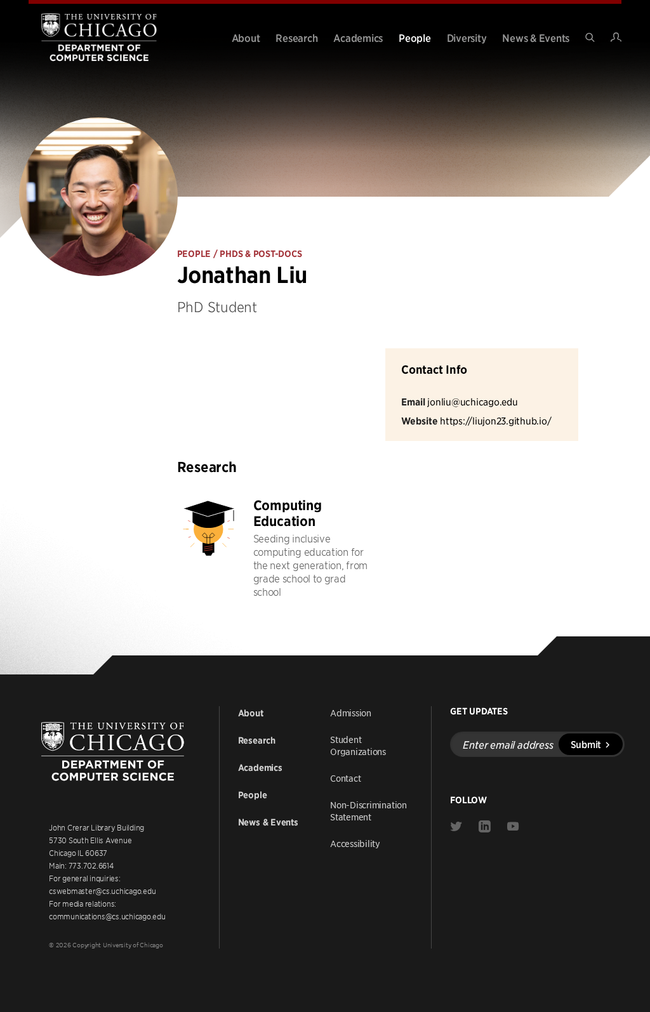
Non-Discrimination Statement (368, 810)
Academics (358, 37)
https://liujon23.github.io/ (495, 420)
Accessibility (355, 843)
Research (296, 37)
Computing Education (287, 513)
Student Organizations (358, 745)
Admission (350, 712)
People (415, 37)
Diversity (467, 37)
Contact (345, 778)
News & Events (535, 37)
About (246, 37)
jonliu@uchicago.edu (472, 401)
